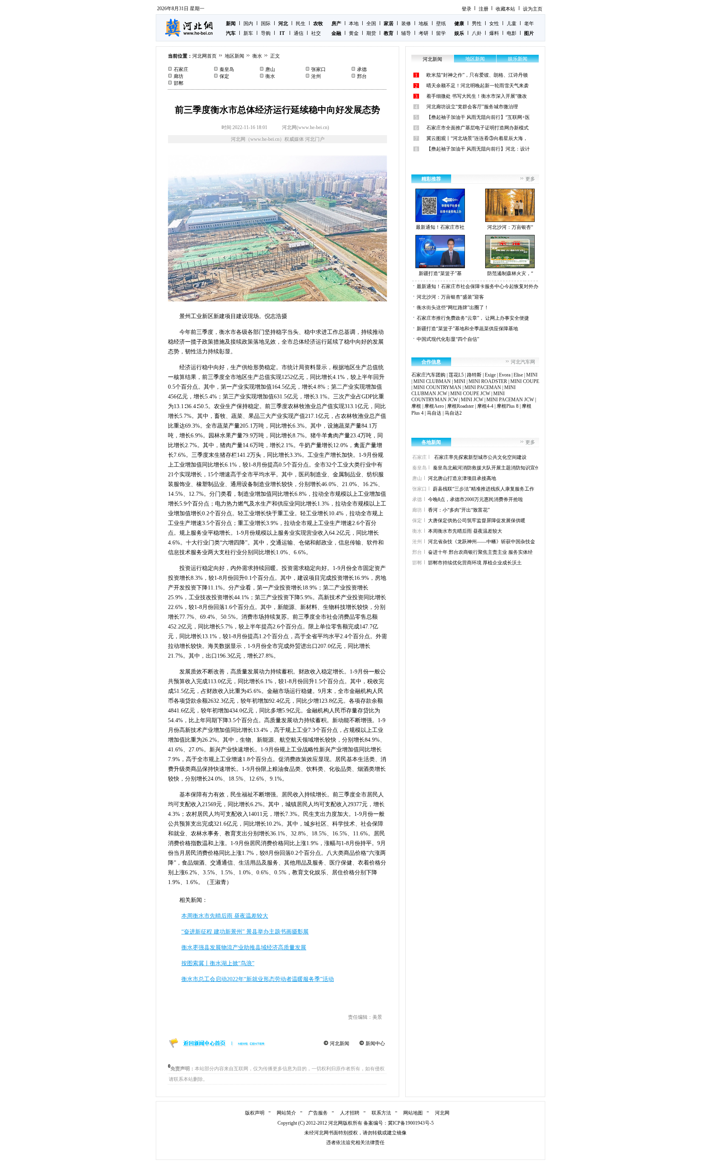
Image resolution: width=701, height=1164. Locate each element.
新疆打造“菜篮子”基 (440, 273)
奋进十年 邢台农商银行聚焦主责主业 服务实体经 (480, 552)
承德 (362, 69)
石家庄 (181, 69)
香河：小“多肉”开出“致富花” (459, 510)
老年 (529, 23)
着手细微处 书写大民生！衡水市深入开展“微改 (476, 96)
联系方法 (381, 1113)
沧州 (316, 76)
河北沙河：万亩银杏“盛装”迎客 (450, 297)
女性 (494, 23)
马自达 (434, 413)
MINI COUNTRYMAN (437, 387)
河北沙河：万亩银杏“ (510, 227)
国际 (266, 23)
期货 (371, 33)
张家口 (318, 69)
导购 (266, 33)
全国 (371, 23)
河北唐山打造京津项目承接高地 (462, 478)
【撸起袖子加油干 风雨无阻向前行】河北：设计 (478, 149)
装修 (406, 23)
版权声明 (254, 1113)
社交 (316, 33)
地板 (423, 23)
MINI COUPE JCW (470, 393)
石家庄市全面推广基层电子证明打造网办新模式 (477, 128)
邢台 (362, 76)
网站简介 (286, 1113)
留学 (441, 33)
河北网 (442, 1113)
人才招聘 (349, 1113)
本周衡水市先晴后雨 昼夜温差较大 (224, 916)
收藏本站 (505, 9)
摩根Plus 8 (507, 406)
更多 (530, 179)
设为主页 (532, 9)
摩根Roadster (460, 406)
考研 (423, 33)
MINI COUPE (524, 381)
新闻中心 (375, 1043)
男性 (477, 23)
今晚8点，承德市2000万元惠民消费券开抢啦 (475, 499)
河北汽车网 (523, 362)
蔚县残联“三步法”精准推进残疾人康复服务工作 (483, 489)
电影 (511, 33)
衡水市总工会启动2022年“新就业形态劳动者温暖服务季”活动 (257, 979)
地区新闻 (234, 56)
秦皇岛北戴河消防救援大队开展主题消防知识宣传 (486, 468)
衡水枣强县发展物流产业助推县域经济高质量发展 (243, 948)
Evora (504, 375)
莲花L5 (456, 375)
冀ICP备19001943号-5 (411, 1123)
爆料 (494, 33)
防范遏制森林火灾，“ (510, 273)
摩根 (416, 406)
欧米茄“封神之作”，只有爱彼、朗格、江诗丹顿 (477, 75)
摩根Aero (434, 406)
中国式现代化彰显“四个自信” (448, 339)
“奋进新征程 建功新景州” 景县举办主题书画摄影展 (245, 932)
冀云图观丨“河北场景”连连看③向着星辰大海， (477, 138)
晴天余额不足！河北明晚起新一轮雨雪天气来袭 (477, 85)
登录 (466, 9)
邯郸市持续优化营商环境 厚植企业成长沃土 (475, 563)
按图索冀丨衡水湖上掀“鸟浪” (217, 963)
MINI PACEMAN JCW (510, 399)
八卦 (477, 33)
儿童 (511, 23)
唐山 (270, 69)
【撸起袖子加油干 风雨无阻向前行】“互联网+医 (478, 117)
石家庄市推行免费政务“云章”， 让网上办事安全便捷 (473, 318)
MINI (532, 375)
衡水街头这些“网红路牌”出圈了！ (453, 307)
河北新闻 (339, 1043)
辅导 (406, 33)
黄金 (354, 33)
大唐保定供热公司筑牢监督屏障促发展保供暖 (476, 520)
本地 (354, 23)
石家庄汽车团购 (428, 375)
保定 (224, 76)
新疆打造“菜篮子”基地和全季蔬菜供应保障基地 (467, 328)
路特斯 (474, 375)
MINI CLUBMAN (432, 381)
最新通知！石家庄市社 (440, 227)
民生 (300, 23)
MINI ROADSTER (488, 381)
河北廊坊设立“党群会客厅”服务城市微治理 (472, 107)
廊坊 (178, 76)
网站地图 (413, 1113)
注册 (483, 9)
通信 (298, 33)
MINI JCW (472, 399)
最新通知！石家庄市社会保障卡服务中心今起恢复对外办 (477, 286)
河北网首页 (204, 56)
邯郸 (178, 83)
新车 (248, 33)
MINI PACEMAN (482, 387)
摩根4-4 (485, 406)
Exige (490, 375)
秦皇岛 (226, 69)
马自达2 (453, 413)
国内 (248, 23)
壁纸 (441, 23)
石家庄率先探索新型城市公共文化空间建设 (480, 457)
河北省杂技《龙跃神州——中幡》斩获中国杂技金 (481, 541)
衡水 (257, 56)
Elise (518, 375)
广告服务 (318, 1113)
